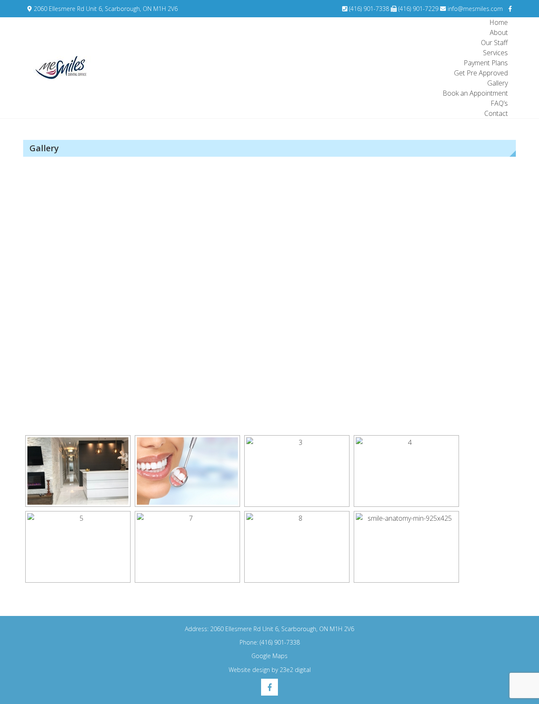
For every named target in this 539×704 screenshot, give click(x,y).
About (499, 32)
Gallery (497, 83)
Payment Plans (486, 62)
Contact (496, 113)
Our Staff (494, 42)
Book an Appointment (475, 93)
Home (498, 22)
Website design (249, 670)
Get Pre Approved (481, 73)
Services (495, 52)
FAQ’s (499, 103)
